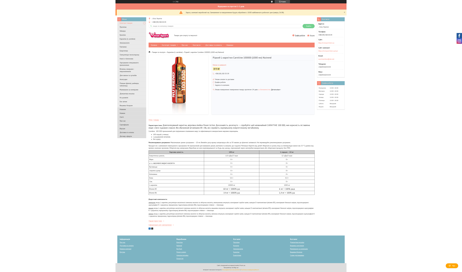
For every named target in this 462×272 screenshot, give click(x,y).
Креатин (123, 35)
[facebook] (150, 229)
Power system (181, 252)
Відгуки (122, 128)
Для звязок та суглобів (128, 75)
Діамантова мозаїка (127, 94)
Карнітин (236, 252)
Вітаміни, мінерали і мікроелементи (127, 70)
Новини (122, 113)
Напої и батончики (126, 59)
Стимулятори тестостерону (129, 55)
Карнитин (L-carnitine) (127, 39)
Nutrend (179, 246)
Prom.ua (242, 265)
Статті (122, 117)
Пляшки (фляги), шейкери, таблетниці (129, 84)
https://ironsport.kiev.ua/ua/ (328, 51)
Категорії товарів (126, 23)
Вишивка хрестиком (297, 246)
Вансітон (179, 242)
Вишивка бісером (126, 105)
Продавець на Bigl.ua (231, 267)
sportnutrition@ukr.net (326, 59)
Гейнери (123, 31)
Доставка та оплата (127, 132)
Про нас (123, 121)
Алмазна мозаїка (182, 255)
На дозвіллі (124, 98)
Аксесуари (123, 79)
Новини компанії (125, 249)
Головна (154, 45)
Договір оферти (126, 136)
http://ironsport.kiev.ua (326, 43)
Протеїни (123, 27)
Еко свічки (123, 101)
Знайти (308, 26)
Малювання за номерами (129, 90)
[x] (152, 229)
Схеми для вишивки (297, 255)
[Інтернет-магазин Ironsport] (160, 36)
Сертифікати (124, 125)
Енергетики (124, 51)
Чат (453, 266)
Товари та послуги (158, 52)
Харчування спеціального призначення (129, 64)
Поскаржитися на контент (231, 270)
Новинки (123, 109)
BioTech (179, 249)
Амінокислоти (124, 43)
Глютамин (123, 47)
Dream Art (179, 259)
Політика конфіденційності (250, 270)
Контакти (196, 45)
